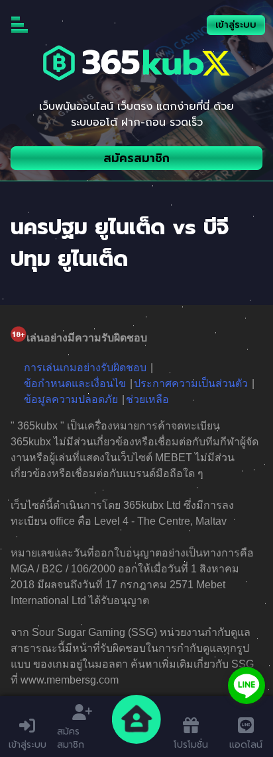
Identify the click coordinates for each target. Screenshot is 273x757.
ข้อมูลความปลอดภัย (71, 399)
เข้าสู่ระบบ (235, 25)
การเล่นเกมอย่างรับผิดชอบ (85, 367)
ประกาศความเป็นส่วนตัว (191, 383)
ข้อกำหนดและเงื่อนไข (75, 383)
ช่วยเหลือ (147, 399)
